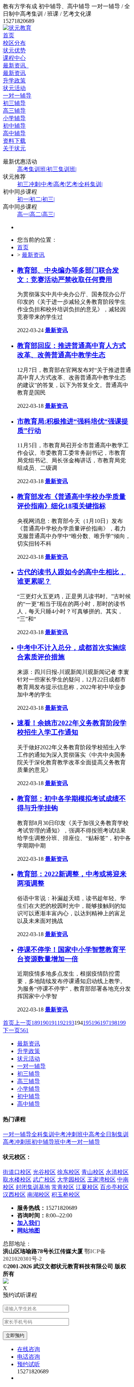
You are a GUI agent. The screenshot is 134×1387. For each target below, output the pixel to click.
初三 (48, 199)
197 (104, 1023)
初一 (23, 199)
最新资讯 (16, 65)
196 (95, 1023)
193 (70, 1023)
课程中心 (14, 58)
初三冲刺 (29, 184)
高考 (60, 184)
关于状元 (14, 148)
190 (44, 1023)
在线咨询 (28, 1349)
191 (53, 1023)
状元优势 (14, 50)
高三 (48, 214)
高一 (23, 214)
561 (24, 1030)
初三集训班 (61, 169)
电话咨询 (28, 1357)
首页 (8, 35)
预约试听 (28, 1364)
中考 (47, 184)
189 (35, 1023)
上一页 (22, 1023)
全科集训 (91, 184)
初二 (36, 199)
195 (87, 1023)
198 (113, 1023)
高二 (36, 214)
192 (61, 1023)
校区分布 (14, 43)
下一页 (11, 1030)
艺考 (72, 184)
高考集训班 (32, 169)
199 (121, 1023)
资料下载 (14, 141)
